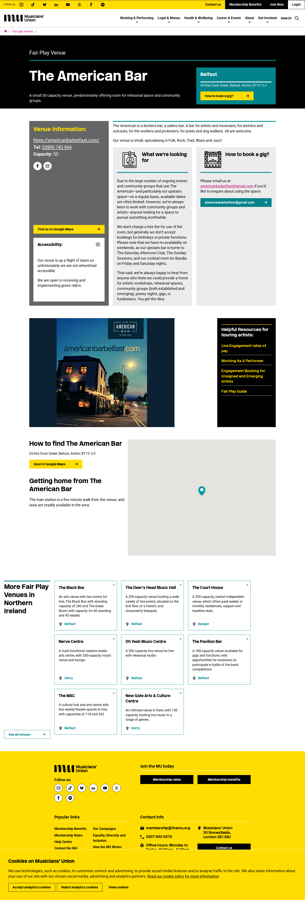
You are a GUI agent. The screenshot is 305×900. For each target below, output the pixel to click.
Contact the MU (65, 848)
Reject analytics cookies (79, 887)
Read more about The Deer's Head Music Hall (152, 605)
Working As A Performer (242, 361)
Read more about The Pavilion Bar (219, 659)
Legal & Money (169, 18)
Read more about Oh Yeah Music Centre (152, 659)
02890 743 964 (57, 147)
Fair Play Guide (234, 391)
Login (296, 4)
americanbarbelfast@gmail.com (227, 186)
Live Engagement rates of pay (243, 348)
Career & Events (229, 18)
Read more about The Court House (219, 605)
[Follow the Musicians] (21, 4)
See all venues (19, 734)
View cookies (119, 887)
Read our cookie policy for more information (183, 876)
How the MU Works (107, 847)
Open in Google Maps (50, 464)
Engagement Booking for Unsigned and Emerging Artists (243, 376)
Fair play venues (23, 31)
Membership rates (167, 780)
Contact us (213, 4)
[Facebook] (37, 166)
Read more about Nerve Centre (86, 659)
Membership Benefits (245, 4)
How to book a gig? (219, 96)
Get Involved (267, 18)
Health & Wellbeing (198, 18)
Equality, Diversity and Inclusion (109, 838)
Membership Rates (68, 835)
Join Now (277, 4)
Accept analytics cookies (32, 887)
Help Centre (63, 842)
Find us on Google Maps (56, 229)
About (249, 18)
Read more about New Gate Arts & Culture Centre (152, 712)
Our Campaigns (104, 829)
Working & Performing (137, 18)
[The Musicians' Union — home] (24, 18)
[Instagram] (47, 166)
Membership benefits (224, 780)
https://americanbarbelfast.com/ (66, 140)
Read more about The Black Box (86, 605)
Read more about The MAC (86, 712)
